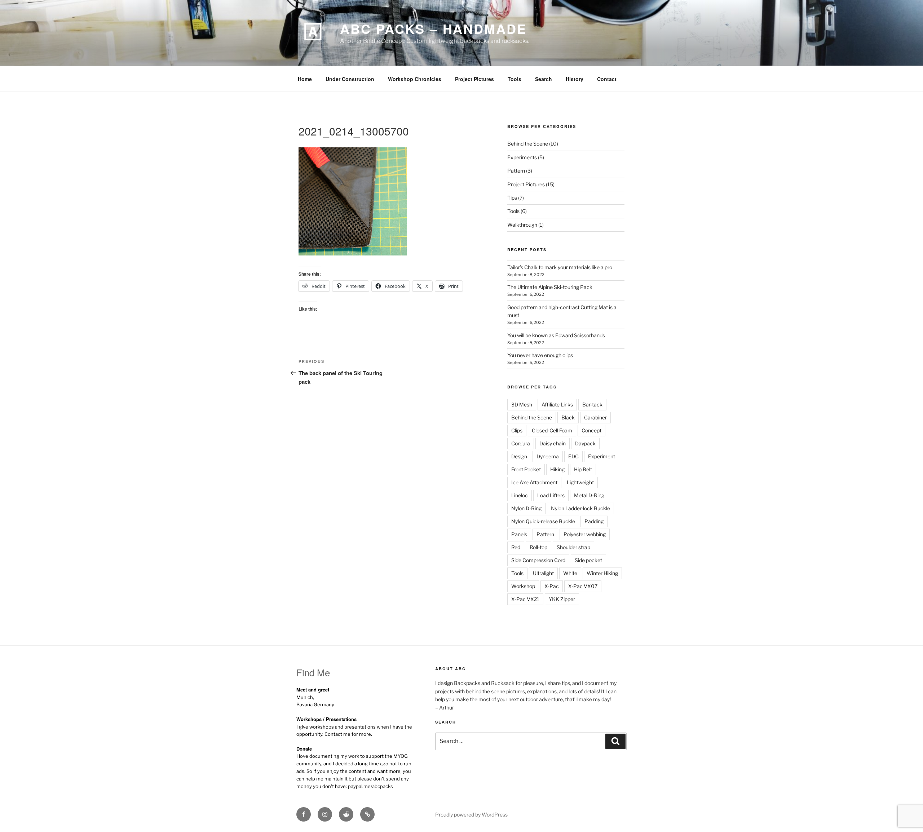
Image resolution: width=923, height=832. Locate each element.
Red (515, 547)
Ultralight (543, 573)
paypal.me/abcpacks (370, 786)
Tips (512, 198)
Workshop (523, 586)
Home (305, 79)
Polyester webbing (585, 534)
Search (543, 79)
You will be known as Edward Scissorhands (556, 335)
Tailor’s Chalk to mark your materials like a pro (559, 267)
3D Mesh (521, 404)
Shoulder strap (573, 547)
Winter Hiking (602, 573)
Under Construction (350, 79)
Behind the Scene (527, 144)
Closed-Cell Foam (552, 430)
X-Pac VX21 (525, 599)
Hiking (557, 469)
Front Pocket (526, 469)
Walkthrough (522, 225)
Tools (514, 79)
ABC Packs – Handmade (433, 28)
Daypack (585, 443)
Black (568, 417)
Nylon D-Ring (526, 508)
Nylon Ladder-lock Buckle (580, 508)
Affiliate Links (557, 404)
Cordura (520, 443)
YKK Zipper (562, 599)
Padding (594, 521)
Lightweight (580, 482)
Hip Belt (583, 469)
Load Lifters (551, 495)
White (570, 573)
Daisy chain (552, 443)
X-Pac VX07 (582, 586)
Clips (516, 430)
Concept (591, 430)
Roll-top (538, 547)
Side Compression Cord (538, 560)
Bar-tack (592, 404)
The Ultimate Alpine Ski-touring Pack (549, 287)
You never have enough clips (540, 355)
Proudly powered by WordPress (471, 814)
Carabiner (595, 417)
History (574, 79)
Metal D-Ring (589, 495)
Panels (519, 534)
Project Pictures (474, 79)
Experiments (522, 157)
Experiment (601, 456)
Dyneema (547, 456)
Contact (607, 79)
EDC (573, 456)
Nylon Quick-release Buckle (543, 521)
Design (519, 456)
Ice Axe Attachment (534, 482)
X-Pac (551, 586)
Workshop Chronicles (414, 79)
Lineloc (519, 495)
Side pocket (588, 560)
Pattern (516, 171)
